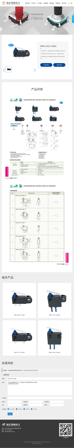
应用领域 (46, 3)
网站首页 (27, 3)
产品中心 (33, 3)
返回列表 (59, 65)
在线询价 (46, 65)
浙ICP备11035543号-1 (37, 443)
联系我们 (58, 3)
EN (71, 3)
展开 (73, 18)
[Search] (68, 3)
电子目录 (64, 3)
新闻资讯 (52, 3)
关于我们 (39, 3)
